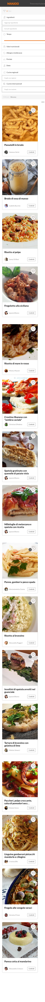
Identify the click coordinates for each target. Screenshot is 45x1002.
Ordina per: (6, 97)
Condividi (31, 152)
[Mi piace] (33, 765)
